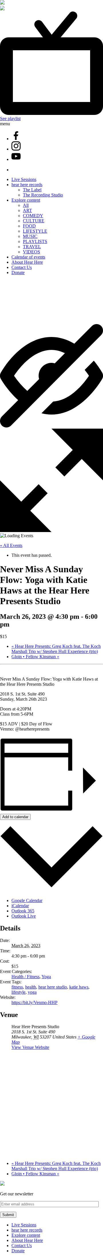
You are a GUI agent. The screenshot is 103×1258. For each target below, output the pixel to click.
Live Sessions (23, 179)
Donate (18, 272)
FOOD (29, 226)
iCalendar (20, 905)
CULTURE (33, 220)
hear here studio (52, 987)
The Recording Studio (43, 194)
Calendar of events (28, 257)
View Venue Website (30, 1047)
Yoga (46, 976)
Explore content (25, 200)
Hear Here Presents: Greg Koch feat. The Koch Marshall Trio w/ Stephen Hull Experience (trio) (56, 649)
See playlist (10, 118)
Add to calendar (15, 817)
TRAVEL (32, 246)
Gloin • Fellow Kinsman (35, 656)
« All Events (11, 545)
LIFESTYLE (35, 231)
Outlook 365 (22, 910)
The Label (32, 189)
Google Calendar (26, 900)
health (30, 987)
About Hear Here (27, 262)
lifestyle (18, 992)
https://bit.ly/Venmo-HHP (34, 1002)
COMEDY (33, 215)
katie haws (78, 987)
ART (27, 210)
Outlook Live (23, 916)
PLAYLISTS (35, 241)
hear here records (26, 184)
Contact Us (21, 267)
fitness (17, 987)
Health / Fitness (25, 976)
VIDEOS (31, 251)
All (26, 205)
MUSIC (30, 236)
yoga (32, 992)
